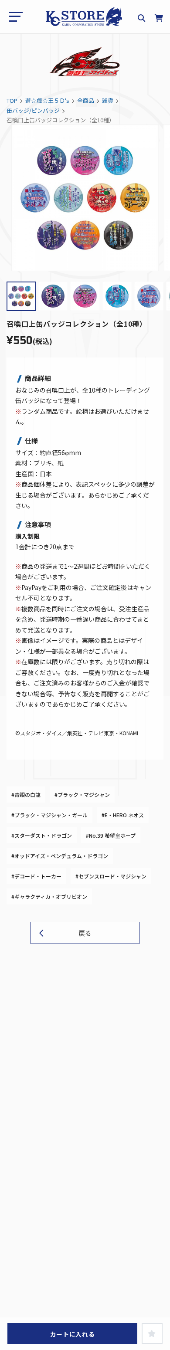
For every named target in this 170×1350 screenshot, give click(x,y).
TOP (12, 100)
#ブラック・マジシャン (82, 794)
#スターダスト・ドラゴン (41, 835)
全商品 (85, 100)
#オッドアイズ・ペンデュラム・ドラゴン (59, 855)
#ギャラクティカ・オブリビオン (49, 896)
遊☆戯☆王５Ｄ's (47, 100)
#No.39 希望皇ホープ (111, 835)
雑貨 (107, 100)
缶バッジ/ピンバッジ (33, 110)
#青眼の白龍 (26, 794)
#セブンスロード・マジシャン (110, 876)
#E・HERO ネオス (123, 815)
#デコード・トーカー (36, 876)
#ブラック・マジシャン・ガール (49, 815)
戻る (85, 932)
